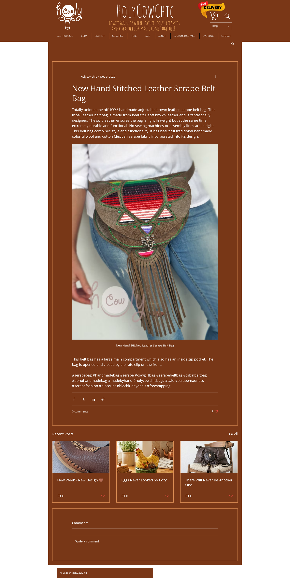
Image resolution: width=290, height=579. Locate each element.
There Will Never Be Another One (208, 482)
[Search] (227, 16)
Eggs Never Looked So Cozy (144, 480)
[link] (214, 16)
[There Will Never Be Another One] (209, 457)
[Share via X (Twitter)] (83, 399)
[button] (221, 26)
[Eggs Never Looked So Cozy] (145, 457)
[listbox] (221, 26)
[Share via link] (103, 399)
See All (233, 433)
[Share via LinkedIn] (93, 399)
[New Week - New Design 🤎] (80, 457)
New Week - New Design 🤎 (80, 480)
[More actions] (215, 76)
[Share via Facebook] (74, 399)
